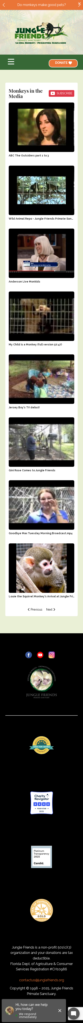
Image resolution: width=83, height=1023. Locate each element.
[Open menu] (11, 62)
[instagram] (51, 654)
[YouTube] (40, 654)
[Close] (79, 3)
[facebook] (28, 654)
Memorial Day (42, 6)
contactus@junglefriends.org (41, 980)
